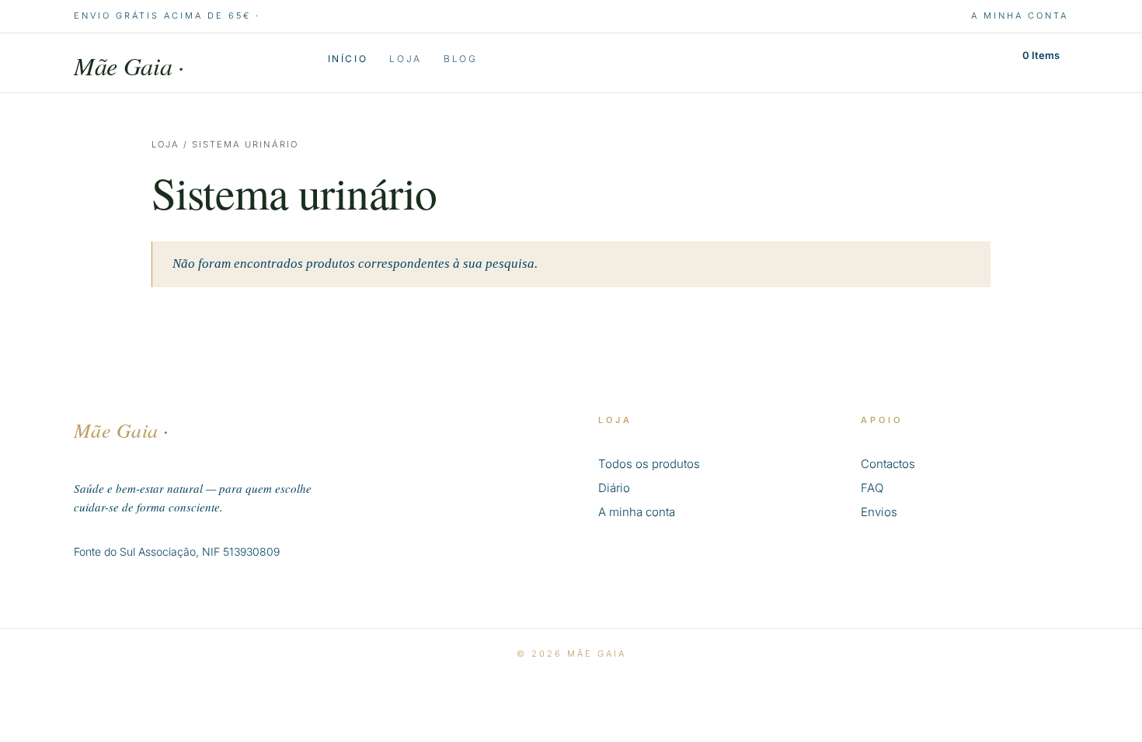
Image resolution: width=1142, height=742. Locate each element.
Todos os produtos (649, 463)
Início (348, 59)
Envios (879, 511)
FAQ (872, 487)
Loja (405, 59)
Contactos (888, 463)
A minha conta (1019, 15)
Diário (614, 487)
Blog (461, 59)
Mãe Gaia (129, 65)
